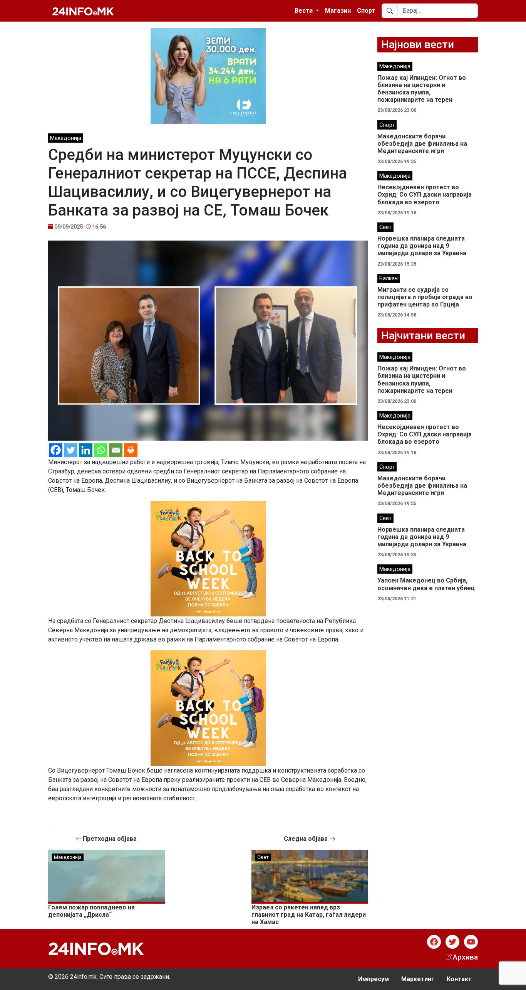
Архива (465, 957)
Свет (263, 857)
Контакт (459, 979)
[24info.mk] (83, 11)
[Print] (130, 450)
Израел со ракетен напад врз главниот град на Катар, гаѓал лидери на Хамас (308, 915)
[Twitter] (70, 450)
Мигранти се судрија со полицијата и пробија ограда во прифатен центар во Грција (424, 297)
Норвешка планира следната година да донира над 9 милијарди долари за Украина (421, 246)
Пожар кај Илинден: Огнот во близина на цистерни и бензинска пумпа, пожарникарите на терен (421, 89)
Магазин (338, 10)
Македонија (65, 138)
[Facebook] (55, 450)
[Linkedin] (85, 450)
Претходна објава (110, 838)
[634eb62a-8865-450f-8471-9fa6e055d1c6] (208, 558)
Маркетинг (417, 979)
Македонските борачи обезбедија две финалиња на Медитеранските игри (422, 144)
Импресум (373, 979)
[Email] (115, 450)
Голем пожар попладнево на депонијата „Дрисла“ (91, 911)
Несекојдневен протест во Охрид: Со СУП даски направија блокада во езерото (424, 194)
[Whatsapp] (100, 450)
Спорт (366, 10)
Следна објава (306, 838)
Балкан (388, 278)
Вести (304, 10)
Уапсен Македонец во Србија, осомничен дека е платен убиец (426, 584)
